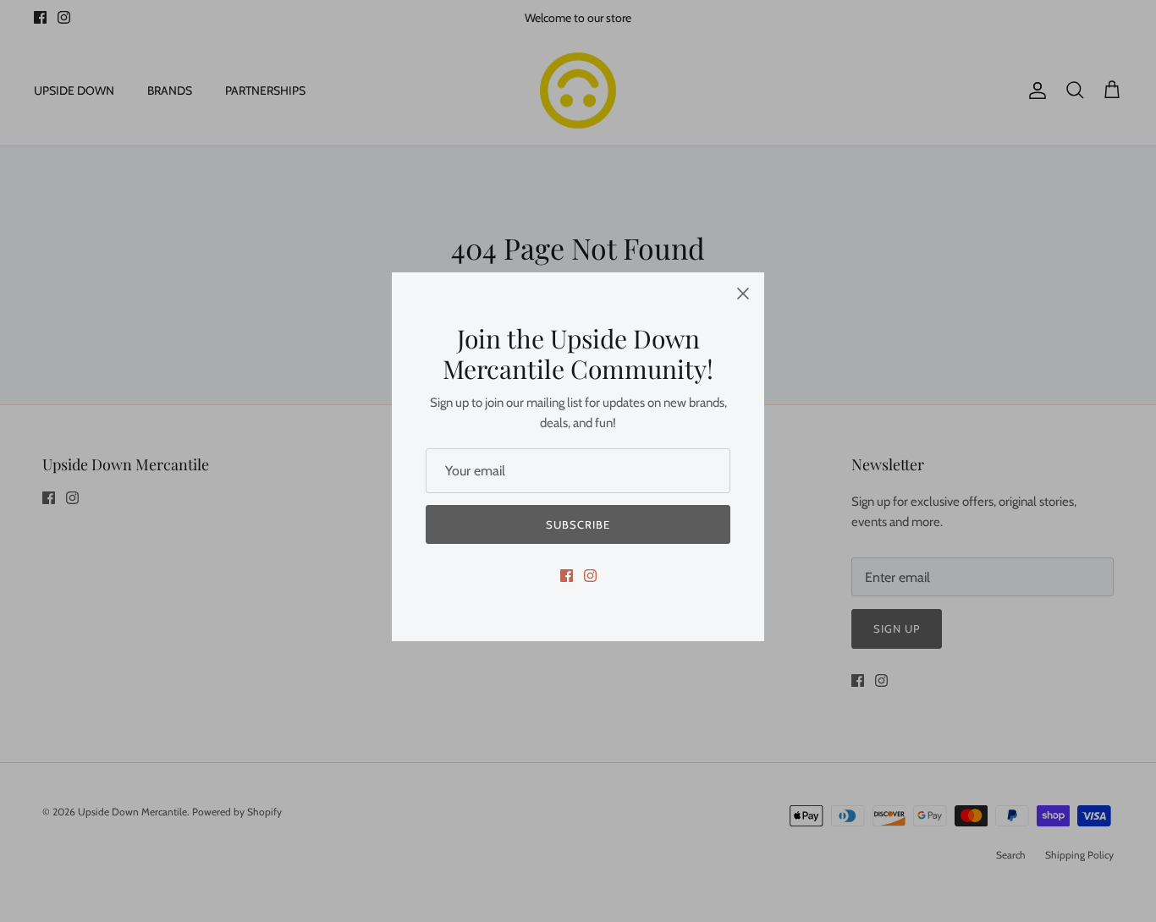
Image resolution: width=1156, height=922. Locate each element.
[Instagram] (590, 575)
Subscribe (578, 524)
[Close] (743, 293)
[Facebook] (566, 575)
